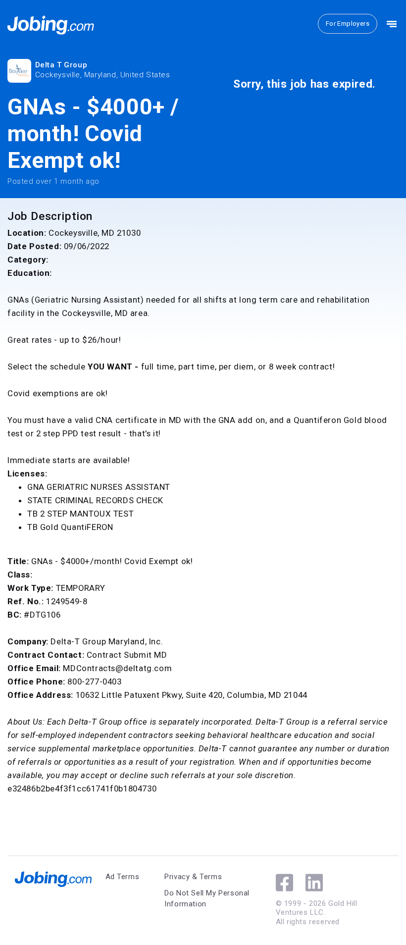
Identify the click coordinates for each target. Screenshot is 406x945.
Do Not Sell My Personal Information (207, 899)
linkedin (314, 883)
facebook (284, 883)
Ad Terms (122, 876)
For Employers (347, 23)
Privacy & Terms (193, 876)
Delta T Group (61, 64)
